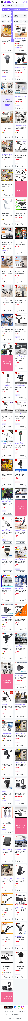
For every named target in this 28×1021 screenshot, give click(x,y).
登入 (24, 2)
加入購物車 (8, 50)
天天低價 (11, 22)
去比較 (7, 104)
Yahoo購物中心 (10, 2)
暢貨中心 (11, 16)
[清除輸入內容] (22, 5)
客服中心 (8, 1014)
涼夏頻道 (11, 25)
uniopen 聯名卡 (18, 9)
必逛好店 (11, 28)
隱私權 (14, 1018)
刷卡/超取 (12, 31)
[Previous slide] (2, 30)
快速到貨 (11, 19)
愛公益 (11, 38)
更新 (25, 1011)
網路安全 (9, 1018)
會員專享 (11, 34)
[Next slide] (26, 30)
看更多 (11, 40)
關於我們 (14, 1014)
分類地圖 (19, 1018)
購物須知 (19, 1014)
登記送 (11, 13)
